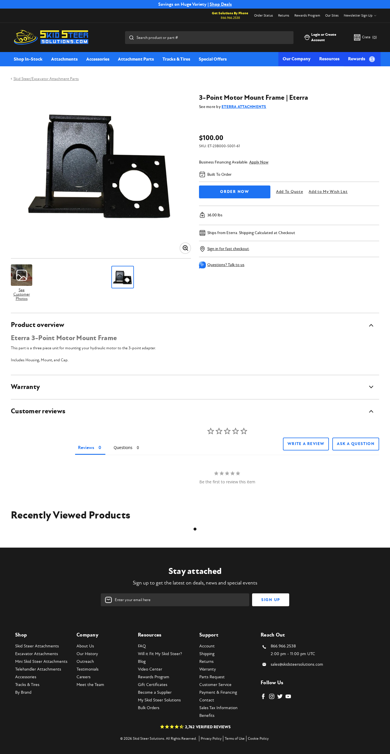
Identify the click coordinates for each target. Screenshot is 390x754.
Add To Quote (289, 191)
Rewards (356, 59)
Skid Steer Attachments (37, 646)
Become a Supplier (155, 692)
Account (207, 646)
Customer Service (215, 684)
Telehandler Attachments (38, 669)
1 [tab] (195, 529)
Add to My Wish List (328, 191)
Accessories (97, 59)
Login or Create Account (323, 37)
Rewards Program (307, 15)
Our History (87, 654)
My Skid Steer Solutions (159, 700)
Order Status (263, 15)
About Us (85, 646)
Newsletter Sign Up (358, 15)
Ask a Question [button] (356, 443)
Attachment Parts (136, 59)
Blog (142, 661)
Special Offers (213, 59)
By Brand (23, 692)
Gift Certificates (152, 684)
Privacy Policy (211, 738)
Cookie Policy (258, 738)
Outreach (85, 661)
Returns (283, 15)
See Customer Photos (21, 294)
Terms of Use (235, 738)
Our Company (297, 59)
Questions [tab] (123, 447)
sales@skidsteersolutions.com (297, 664)
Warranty (207, 669)
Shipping (206, 654)
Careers (84, 677)
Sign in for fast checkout (228, 248)
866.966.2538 (230, 18)
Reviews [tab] (86, 447)
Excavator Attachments (36, 654)
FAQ (142, 646)
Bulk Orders (148, 708)
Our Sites (332, 15)
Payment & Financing (218, 692)
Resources (329, 59)
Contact (206, 700)
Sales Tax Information (218, 708)
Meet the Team (90, 684)
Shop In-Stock (28, 59)
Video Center (150, 669)
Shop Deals (221, 4)
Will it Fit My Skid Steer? (160, 654)
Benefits (206, 715)
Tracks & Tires (176, 59)
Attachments (64, 59)
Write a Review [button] (306, 443)
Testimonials (87, 669)
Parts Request (212, 677)
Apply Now (258, 162)
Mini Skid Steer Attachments (41, 661)
